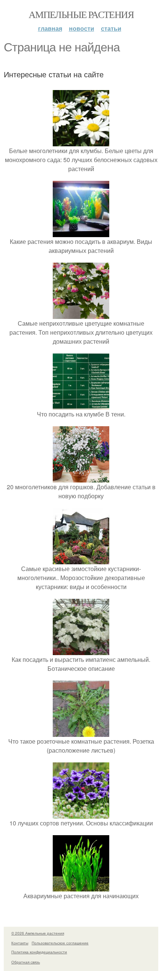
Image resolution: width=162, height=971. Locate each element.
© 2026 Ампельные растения (37, 933)
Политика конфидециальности (39, 951)
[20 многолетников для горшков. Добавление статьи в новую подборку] (81, 477)
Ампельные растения (81, 14)
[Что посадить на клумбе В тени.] (81, 405)
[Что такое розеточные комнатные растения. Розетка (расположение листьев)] (81, 732)
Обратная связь (25, 962)
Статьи (111, 28)
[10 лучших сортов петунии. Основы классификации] (81, 814)
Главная (50, 28)
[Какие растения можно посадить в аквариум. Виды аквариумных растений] (81, 232)
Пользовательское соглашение (60, 942)
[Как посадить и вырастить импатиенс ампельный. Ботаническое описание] (81, 650)
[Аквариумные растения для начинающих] (81, 886)
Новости (81, 28)
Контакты (19, 942)
